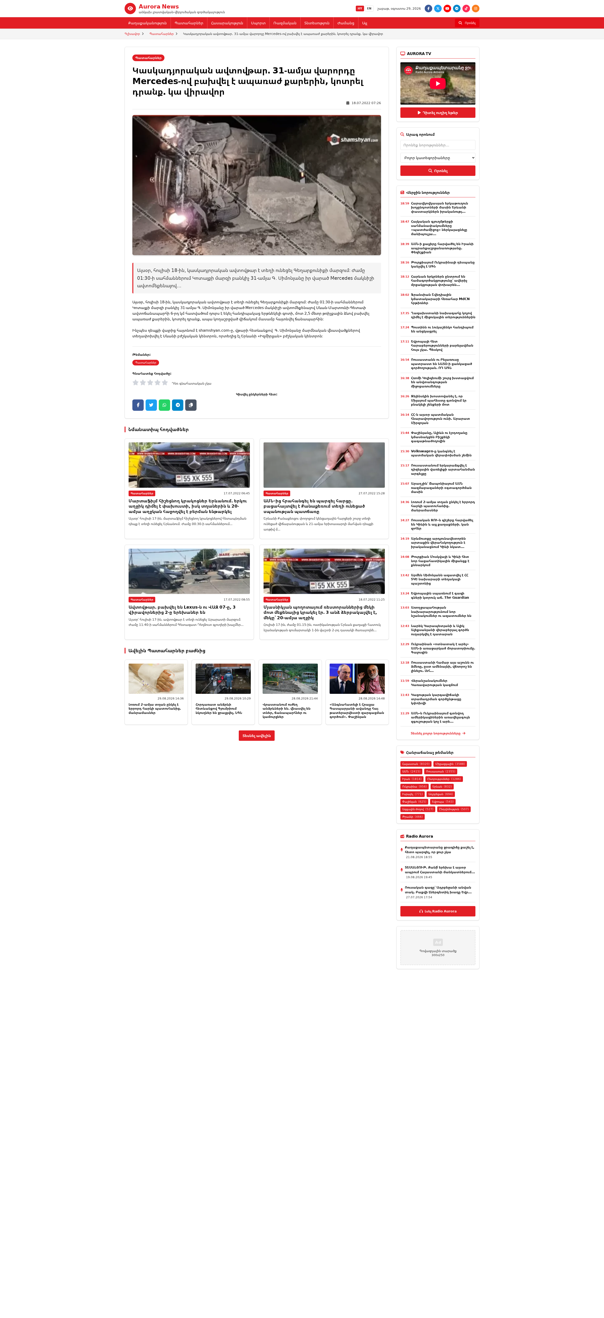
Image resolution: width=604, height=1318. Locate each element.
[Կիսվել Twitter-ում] (151, 405)
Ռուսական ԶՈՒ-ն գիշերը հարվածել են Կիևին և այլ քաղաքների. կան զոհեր (442, 524)
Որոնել (441, 170)
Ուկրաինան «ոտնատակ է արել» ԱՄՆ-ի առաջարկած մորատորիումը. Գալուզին (443, 648)
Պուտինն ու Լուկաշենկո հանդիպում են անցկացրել (442, 329)
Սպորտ (258, 22)
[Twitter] (438, 8)
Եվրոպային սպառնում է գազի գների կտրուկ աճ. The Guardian (440, 595)
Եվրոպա (443, 802)
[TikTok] (466, 8)
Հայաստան (416, 764)
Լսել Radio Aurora (441, 911)
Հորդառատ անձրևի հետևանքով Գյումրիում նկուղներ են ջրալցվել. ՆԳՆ (219, 708)
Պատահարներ (189, 22)
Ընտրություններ (444, 779)
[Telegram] (457, 8)
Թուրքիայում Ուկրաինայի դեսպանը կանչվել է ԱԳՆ (443, 264)
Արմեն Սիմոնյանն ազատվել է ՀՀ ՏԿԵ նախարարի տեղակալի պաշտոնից (439, 579)
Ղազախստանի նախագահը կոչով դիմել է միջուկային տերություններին (443, 315)
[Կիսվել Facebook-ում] (138, 405)
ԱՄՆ (411, 771)
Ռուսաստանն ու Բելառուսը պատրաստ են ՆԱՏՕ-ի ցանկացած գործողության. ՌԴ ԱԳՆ (441, 363)
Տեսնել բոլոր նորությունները (436, 733)
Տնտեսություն (317, 22)
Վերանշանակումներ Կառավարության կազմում (434, 682)
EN (369, 8)
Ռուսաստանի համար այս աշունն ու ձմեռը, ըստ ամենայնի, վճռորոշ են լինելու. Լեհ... (442, 666)
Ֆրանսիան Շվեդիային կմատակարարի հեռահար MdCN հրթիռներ (440, 298)
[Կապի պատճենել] (191, 405)
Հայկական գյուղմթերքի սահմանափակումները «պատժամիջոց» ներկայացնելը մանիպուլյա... (439, 227)
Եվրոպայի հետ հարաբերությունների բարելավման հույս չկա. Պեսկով (442, 345)
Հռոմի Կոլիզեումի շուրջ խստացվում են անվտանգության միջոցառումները (442, 382)
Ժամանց (345, 22)
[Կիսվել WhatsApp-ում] (164, 405)
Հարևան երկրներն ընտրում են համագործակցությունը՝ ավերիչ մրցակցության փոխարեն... (439, 280)
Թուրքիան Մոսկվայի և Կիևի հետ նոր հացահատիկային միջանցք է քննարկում (440, 560)
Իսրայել (412, 794)
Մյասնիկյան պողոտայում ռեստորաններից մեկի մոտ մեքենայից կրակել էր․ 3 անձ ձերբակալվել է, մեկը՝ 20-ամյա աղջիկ (320, 612)
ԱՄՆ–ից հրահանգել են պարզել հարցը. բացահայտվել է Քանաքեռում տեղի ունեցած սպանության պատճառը (314, 506)
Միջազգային (450, 764)
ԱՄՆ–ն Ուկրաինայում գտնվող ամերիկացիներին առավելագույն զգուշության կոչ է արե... (440, 717)
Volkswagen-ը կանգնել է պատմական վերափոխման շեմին (441, 453)
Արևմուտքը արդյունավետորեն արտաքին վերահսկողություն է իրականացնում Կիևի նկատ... (438, 542)
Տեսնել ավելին (257, 735)
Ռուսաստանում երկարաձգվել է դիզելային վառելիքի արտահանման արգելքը (443, 469)
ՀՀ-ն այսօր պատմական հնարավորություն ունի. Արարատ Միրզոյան (440, 418)
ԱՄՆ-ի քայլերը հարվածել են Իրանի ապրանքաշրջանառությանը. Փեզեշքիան (442, 248)
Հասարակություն (227, 22)
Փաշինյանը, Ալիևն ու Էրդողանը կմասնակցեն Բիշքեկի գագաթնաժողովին (439, 436)
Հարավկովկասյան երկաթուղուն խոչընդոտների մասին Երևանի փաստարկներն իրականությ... (439, 207)
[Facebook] (428, 8)
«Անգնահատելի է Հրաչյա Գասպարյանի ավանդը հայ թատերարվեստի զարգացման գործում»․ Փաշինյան (357, 710)
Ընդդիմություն (454, 809)
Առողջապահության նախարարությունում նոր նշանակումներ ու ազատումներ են (441, 611)
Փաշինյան (414, 802)
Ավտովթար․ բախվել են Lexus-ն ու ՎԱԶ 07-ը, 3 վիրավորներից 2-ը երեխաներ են (182, 609)
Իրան (412, 779)
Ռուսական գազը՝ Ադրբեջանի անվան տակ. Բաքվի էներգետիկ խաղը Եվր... (438, 889)
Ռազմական (285, 22)
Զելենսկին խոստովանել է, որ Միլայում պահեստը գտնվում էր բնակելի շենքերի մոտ (438, 400)
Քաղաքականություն (147, 22)
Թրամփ (412, 817)
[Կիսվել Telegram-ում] (177, 405)
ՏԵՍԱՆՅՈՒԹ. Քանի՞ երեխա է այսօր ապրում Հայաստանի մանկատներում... (440, 869)
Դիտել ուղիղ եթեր (440, 112)
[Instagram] (475, 8)
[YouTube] (447, 8)
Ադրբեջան (440, 794)
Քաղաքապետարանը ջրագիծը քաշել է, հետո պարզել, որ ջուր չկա (439, 849)
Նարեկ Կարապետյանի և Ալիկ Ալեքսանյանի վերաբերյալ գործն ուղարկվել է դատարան (440, 629)
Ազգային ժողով (417, 809)
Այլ (364, 22)
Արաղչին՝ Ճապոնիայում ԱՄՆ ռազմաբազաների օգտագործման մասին (441, 487)
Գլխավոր (132, 33)
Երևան (442, 786)
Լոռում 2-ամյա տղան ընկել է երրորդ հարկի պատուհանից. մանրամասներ (155, 708)
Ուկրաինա (414, 786)
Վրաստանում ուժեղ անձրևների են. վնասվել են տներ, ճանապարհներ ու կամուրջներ (286, 710)
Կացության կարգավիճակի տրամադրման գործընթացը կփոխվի (436, 698)
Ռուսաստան (440, 771)
